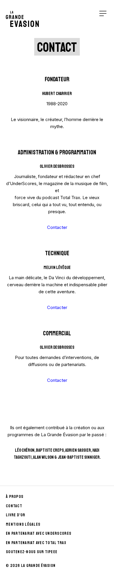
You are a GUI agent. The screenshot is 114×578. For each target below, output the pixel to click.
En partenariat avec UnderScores (38, 533)
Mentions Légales (23, 524)
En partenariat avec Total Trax (36, 542)
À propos (14, 496)
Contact (14, 505)
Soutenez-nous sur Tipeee (31, 551)
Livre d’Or (15, 515)
